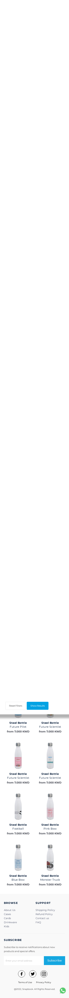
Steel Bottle (18, 722)
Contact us (42, 918)
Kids (6, 926)
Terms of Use (25, 982)
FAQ (38, 922)
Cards (7, 918)
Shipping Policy (45, 910)
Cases (7, 914)
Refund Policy (44, 914)
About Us (9, 910)
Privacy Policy (43, 982)
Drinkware (10, 922)
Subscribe (54, 960)
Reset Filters (15, 705)
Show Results (37, 705)
